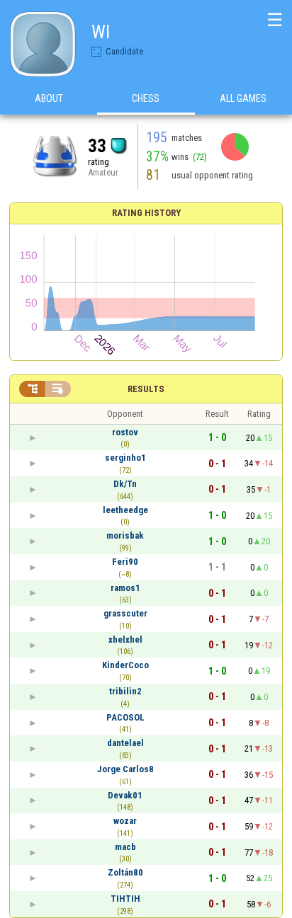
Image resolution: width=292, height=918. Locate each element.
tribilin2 (125, 691)
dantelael (125, 743)
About (49, 98)
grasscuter (125, 613)
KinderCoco (125, 665)
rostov (125, 432)
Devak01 (125, 795)
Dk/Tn (125, 483)
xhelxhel (125, 639)
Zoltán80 (125, 872)
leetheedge (125, 510)
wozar (125, 820)
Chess (145, 98)
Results (146, 389)
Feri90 (125, 561)
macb (125, 847)
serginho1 (125, 457)
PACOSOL (125, 717)
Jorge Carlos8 (125, 769)
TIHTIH (125, 898)
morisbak (125, 535)
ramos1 (125, 588)
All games (243, 98)
